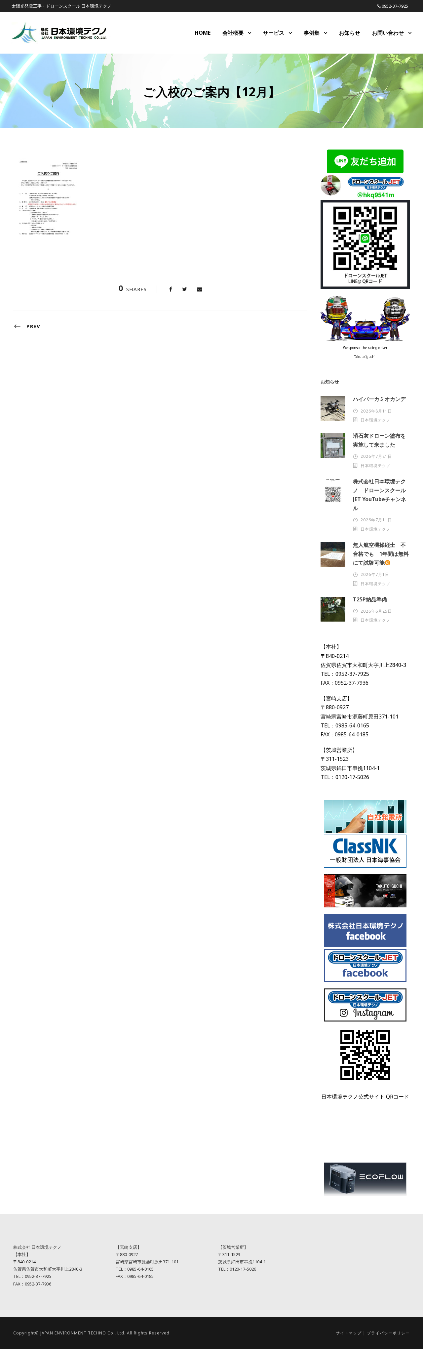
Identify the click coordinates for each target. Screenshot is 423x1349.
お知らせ (349, 32)
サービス (273, 32)
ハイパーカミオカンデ (379, 399)
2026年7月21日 (376, 456)
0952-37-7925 (395, 6)
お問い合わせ (388, 32)
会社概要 (233, 32)
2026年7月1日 (375, 574)
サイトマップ (349, 1333)
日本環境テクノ (376, 420)
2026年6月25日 (376, 611)
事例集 (312, 32)
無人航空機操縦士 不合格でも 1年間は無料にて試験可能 (381, 553)
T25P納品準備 (370, 599)
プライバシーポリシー (388, 1333)
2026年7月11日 (376, 520)
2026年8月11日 (376, 411)
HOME (203, 32)
